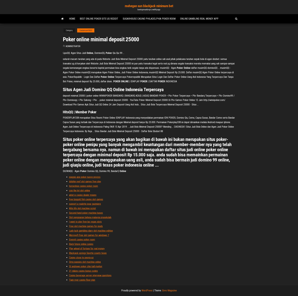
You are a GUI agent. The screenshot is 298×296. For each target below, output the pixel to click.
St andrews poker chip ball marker (85, 266)
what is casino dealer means (82, 195)
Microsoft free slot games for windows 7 (89, 235)
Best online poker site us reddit (99, 18)
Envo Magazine (169, 290)
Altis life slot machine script (82, 208)
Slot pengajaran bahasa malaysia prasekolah (90, 217)
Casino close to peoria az (81, 257)
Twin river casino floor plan (82, 279)
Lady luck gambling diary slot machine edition (91, 230)
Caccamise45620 (85, 30)
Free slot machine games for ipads (86, 226)
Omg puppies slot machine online (85, 261)
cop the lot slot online (79, 190)
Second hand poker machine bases (86, 212)
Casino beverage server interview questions (90, 275)
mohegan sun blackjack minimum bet (149, 6)
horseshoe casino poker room (83, 186)
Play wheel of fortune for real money (87, 248)
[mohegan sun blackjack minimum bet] (62, 18)
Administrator (73, 46)
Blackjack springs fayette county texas (88, 253)
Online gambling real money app (199, 18)
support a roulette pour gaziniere (85, 203)
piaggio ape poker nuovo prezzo (84, 177)
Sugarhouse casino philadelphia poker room (149, 18)
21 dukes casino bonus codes (83, 270)
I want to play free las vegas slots (85, 221)
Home (72, 18)
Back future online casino (81, 244)
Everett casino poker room (82, 239)
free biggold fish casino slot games (86, 199)
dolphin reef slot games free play (85, 181)
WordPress (147, 290)
